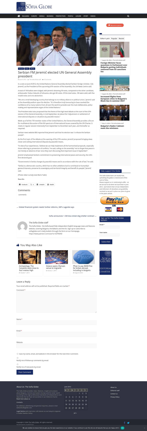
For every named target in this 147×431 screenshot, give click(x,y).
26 (69, 408)
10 (86, 397)
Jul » (75, 413)
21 (76, 404)
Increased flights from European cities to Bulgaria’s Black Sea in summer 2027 (114, 98)
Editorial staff (114, 390)
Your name (103, 232)
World (41, 16)
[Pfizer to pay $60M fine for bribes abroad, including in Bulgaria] (83, 251)
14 (76, 401)
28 (76, 408)
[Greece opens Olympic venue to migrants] (56, 251)
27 (73, 408)
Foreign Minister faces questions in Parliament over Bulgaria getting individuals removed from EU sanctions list (114, 67)
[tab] (105, 39)
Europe (34, 16)
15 (79, 401)
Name (19, 319)
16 (83, 401)
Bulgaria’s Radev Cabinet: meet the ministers (112, 127)
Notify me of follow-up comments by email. (32, 360)
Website (19, 342)
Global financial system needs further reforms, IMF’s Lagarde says (45, 207)
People (70, 16)
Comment (20, 290)
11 (66, 401)
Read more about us (23, 399)
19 (69, 404)
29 (79, 408)
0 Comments (47, 79)
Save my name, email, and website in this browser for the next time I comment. (48, 354)
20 (73, 404)
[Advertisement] (115, 150)
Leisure (78, 16)
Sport (86, 16)
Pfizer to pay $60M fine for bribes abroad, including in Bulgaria (82, 268)
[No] (145, 428)
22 (79, 404)
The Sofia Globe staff (35, 79)
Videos (92, 16)
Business (50, 16)
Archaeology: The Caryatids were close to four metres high (29, 268)
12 (69, 401)
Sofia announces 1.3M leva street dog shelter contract (72, 216)
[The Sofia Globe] (18, 16)
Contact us (114, 394)
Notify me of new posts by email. (28, 367)
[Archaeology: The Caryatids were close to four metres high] (29, 251)
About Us (113, 387)
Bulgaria (25, 16)
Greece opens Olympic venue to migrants (55, 267)
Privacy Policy (114, 397)
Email (19, 331)
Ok (122, 428)
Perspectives (61, 16)
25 (66, 408)
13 (73, 401)
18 (66, 404)
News (26, 69)
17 (86, 401)
